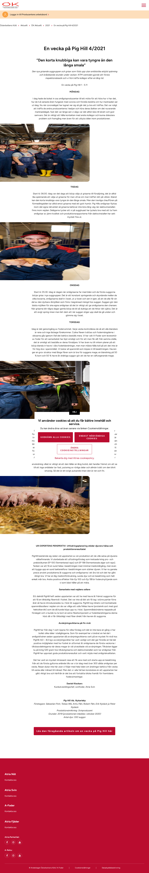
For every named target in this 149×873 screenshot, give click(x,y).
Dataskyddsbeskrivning (111, 868)
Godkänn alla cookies (55, 437)
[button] (144, 5)
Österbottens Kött (8, 25)
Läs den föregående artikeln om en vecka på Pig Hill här (74, 731)
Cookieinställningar (82, 868)
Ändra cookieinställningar (74, 449)
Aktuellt (24, 25)
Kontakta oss (10, 780)
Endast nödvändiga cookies (92, 437)
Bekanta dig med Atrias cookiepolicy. (74, 458)
